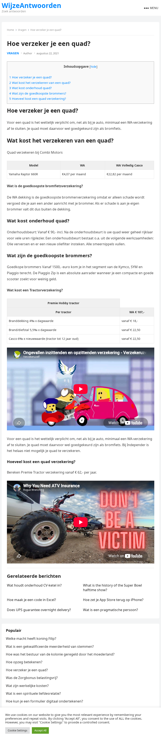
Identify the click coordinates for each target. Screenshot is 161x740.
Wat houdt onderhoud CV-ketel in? (34, 585)
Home (10, 30)
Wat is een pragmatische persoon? (110, 610)
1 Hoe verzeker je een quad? (30, 77)
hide (93, 67)
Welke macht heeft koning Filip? (31, 638)
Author (27, 53)
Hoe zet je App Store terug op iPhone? (113, 599)
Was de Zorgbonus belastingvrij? (32, 677)
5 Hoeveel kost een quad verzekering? (37, 98)
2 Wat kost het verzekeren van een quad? (40, 82)
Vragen (22, 30)
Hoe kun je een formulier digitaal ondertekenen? (44, 701)
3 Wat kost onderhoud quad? (30, 88)
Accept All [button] (40, 730)
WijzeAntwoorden (31, 5)
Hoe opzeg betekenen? (24, 662)
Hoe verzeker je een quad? (27, 670)
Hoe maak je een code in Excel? (31, 599)
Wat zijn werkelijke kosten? (27, 685)
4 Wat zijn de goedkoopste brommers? (37, 93)
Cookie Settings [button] (17, 730)
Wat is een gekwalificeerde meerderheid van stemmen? (50, 646)
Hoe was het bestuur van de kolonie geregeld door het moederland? (60, 654)
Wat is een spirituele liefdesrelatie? (33, 693)
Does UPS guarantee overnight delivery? (39, 610)
